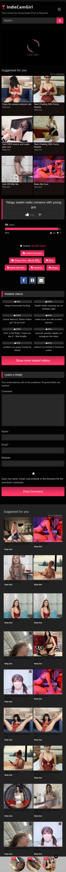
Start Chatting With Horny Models (46, 105)
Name (6, 431)
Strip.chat (6, 107)
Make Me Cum (41, 184)
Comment (7, 391)
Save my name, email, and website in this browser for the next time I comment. (32, 480)
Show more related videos (33, 360)
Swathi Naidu (38, 246)
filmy (51, 260)
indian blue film (17, 267)
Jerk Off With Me (10, 184)
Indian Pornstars (34, 253)
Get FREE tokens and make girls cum (16, 145)
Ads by (57, 74)
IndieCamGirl (19, 7)
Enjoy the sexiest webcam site (16, 104)
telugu (55, 267)
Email (5, 444)
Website (6, 457)
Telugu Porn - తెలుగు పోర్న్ (27, 260)
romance (38, 267)
